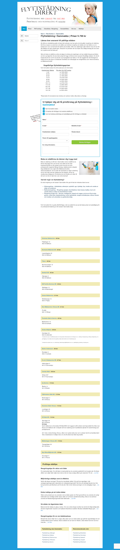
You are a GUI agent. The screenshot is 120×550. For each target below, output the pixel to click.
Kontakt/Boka (65, 29)
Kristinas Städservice (48, 238)
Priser (30, 29)
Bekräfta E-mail (76, 126)
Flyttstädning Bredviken (79, 533)
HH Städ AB (45, 417)
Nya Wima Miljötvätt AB (49, 452)
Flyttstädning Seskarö (79, 537)
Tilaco (44, 261)
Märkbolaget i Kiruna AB (49, 441)
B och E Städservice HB (49, 360)
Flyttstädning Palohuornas (49, 537)
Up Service (45, 383)
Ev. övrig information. (49, 144)
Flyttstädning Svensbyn (79, 535)
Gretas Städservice (47, 295)
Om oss (73, 29)
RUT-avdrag (37, 29)
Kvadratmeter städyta (49, 132)
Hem (24, 29)
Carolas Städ (46, 371)
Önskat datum (76, 132)
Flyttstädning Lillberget (48, 533)
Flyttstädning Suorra (47, 542)
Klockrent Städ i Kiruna (49, 406)
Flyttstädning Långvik (79, 540)
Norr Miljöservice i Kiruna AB (50, 307)
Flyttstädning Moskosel (79, 542)
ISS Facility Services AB (49, 284)
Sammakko (60, 34)
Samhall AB (45, 272)
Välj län (27, 36)
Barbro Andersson (47, 349)
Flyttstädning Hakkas (48, 535)
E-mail (45, 126)
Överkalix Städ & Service (49, 318)
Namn (45, 119)
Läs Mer (96, 473)
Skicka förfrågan (85, 142)
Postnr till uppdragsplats (50, 138)
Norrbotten (50, 34)
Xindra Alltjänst (46, 330)
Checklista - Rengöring (51, 29)
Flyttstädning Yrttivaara (48, 540)
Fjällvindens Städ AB (48, 394)
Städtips (81, 29)
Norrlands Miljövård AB (49, 250)
